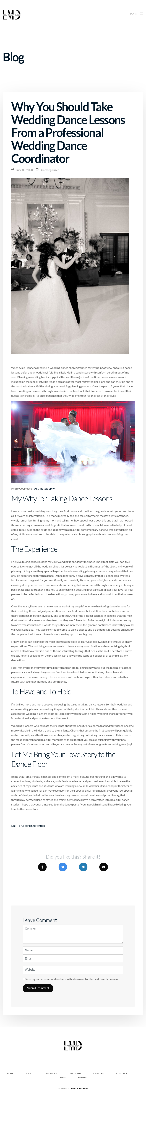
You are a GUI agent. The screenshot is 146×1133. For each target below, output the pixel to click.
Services (98, 1073)
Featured (75, 1073)
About (30, 1073)
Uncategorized (50, 170)
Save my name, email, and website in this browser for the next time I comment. (72, 979)
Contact (121, 1073)
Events (82, 1077)
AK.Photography (44, 488)
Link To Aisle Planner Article (28, 825)
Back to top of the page (74, 1088)
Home (10, 1073)
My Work (51, 1073)
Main (134, 13)
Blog (63, 1077)
